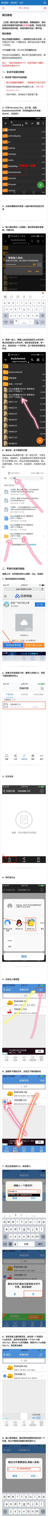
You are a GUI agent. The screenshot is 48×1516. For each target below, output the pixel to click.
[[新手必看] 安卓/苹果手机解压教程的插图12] (24, 824)
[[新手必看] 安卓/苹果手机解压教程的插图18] (24, 1288)
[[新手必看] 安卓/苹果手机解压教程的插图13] (24, 923)
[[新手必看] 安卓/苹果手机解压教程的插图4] (24, 622)
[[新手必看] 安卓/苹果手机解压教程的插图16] (24, 1208)
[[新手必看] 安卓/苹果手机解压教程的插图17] (24, 1387)
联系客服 (26, 25)
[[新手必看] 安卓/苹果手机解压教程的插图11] (24, 721)
